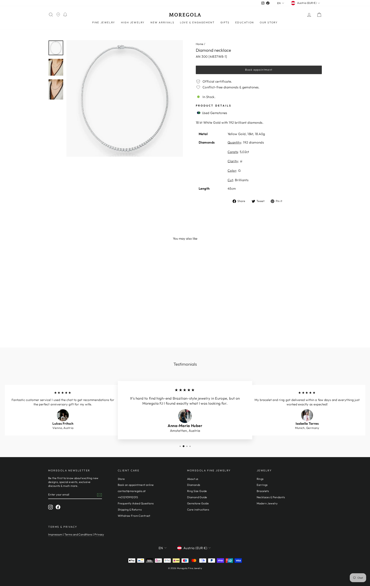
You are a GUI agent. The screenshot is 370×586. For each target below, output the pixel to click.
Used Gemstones (214, 113)
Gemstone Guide (198, 503)
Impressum (55, 534)
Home (200, 44)
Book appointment (258, 69)
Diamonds (193, 485)
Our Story (269, 22)
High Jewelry (133, 22)
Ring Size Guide (197, 491)
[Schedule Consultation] (65, 15)
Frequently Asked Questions (136, 503)
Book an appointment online (136, 485)
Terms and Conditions (78, 534)
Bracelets (263, 491)
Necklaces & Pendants (271, 497)
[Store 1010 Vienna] (58, 15)
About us (192, 479)
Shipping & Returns (130, 509)
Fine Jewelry (103, 22)
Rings (260, 479)
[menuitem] (103, 22)
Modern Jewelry (267, 503)
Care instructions (198, 509)
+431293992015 (128, 497)
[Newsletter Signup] (99, 494)
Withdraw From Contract (134, 516)
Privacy (99, 534)
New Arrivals (162, 22)
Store (121, 479)
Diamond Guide (197, 497)
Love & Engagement (197, 22)
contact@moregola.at (132, 491)
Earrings (262, 485)
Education (244, 22)
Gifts (225, 22)
